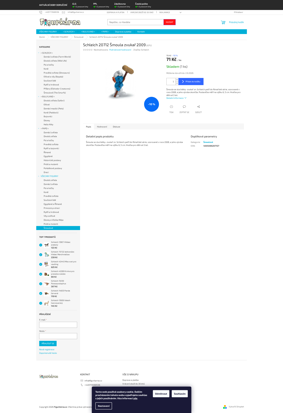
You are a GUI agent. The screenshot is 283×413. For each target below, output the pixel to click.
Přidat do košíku (193, 81)
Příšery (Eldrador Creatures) (57, 88)
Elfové (47, 104)
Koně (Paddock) (51, 112)
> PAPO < (45, 128)
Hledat (169, 22)
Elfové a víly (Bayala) (53, 76)
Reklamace (164, 12)
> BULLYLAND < (48, 96)
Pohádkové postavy (53, 168)
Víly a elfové (49, 216)
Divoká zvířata (50, 136)
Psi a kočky (49, 64)
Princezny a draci (52, 208)
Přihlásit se (48, 343)
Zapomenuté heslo (48, 353)
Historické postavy (52, 160)
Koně (46, 68)
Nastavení (103, 405)
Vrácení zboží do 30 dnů (141, 12)
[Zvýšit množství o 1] (176, 80)
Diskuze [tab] (116, 126)
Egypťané (48, 156)
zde (135, 398)
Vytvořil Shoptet (236, 406)
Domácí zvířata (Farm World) (57, 56)
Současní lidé (50, 80)
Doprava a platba (115, 12)
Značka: (141, 49)
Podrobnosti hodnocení (120, 49)
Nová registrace (46, 349)
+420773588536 (92, 385)
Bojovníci (48, 116)
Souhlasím (180, 393)
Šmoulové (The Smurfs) (55, 92)
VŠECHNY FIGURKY (49, 176)
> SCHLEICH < (47, 53)
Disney (47, 120)
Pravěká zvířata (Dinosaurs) (57, 72)
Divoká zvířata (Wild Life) (55, 60)
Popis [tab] (88, 126)
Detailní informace (175, 98)
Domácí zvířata (51, 132)
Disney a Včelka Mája (53, 220)
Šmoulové (48, 228)
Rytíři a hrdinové (51, 84)
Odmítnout (161, 393)
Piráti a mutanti (51, 164)
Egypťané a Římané (53, 204)
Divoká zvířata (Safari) (54, 100)
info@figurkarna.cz (93, 380)
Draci (46, 172)
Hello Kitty (48, 124)
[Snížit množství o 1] (176, 83)
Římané (47, 152)
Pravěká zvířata (51, 144)
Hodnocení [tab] (102, 126)
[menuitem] (48, 31)
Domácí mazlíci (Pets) (54, 108)
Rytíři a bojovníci (51, 148)
